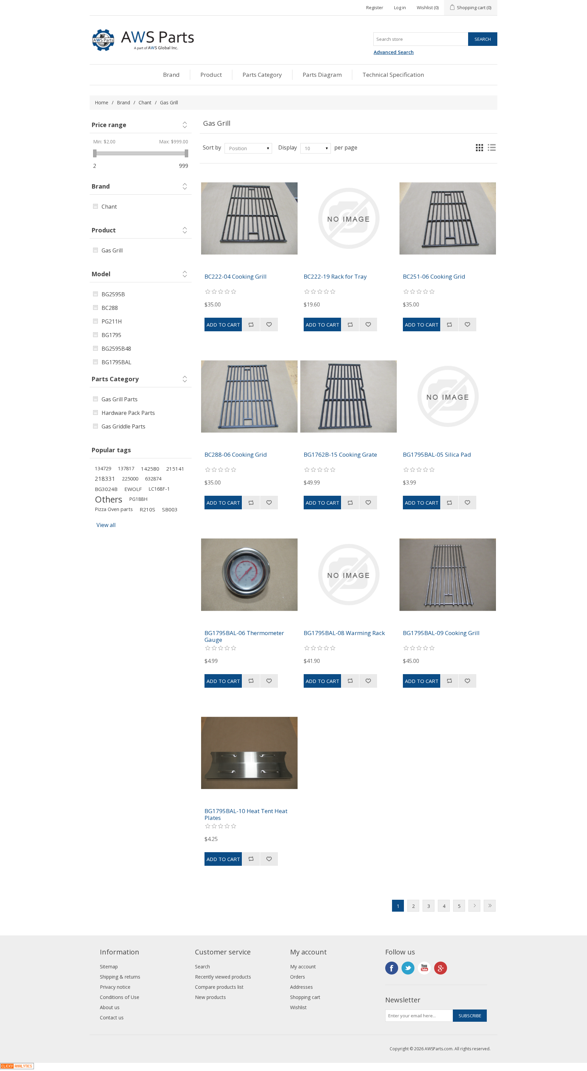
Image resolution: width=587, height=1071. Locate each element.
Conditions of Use (119, 997)
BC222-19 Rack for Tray (335, 276)
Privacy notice (115, 987)
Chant (145, 102)
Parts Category (262, 74)
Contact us (112, 1017)
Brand (171, 74)
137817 (126, 468)
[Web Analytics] (17, 1067)
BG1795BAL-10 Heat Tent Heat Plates (245, 815)
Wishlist (298, 1007)
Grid (479, 147)
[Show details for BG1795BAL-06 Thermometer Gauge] (249, 574)
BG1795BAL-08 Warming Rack (344, 633)
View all (105, 525)
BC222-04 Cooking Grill (235, 276)
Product (211, 74)
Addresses (301, 987)
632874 (153, 478)
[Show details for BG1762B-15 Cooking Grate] (348, 396)
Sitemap (109, 966)
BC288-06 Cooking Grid (235, 454)
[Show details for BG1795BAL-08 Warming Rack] (348, 574)
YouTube (424, 968)
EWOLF (133, 489)
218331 (105, 478)
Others (108, 499)
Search (202, 966)
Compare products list (219, 987)
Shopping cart (305, 997)
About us (110, 1007)
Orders (297, 976)
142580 (150, 468)
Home (101, 102)
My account (303, 966)
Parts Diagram (322, 74)
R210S (147, 509)
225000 (130, 478)
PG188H (138, 499)
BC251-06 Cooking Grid (434, 276)
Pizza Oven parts (114, 509)
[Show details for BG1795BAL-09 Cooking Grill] (447, 574)
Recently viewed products (223, 976)
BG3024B (106, 489)
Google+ (440, 968)
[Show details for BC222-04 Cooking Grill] (249, 218)
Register (374, 7)
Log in (400, 7)
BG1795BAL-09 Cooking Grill (441, 633)
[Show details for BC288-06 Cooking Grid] (249, 396)
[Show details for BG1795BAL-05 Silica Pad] (447, 396)
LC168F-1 (159, 489)
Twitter (408, 968)
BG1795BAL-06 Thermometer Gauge (244, 637)
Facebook (391, 968)
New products (210, 997)
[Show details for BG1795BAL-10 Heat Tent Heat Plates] (249, 753)
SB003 (170, 509)
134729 (103, 468)
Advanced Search (394, 52)
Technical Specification (393, 74)
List (491, 147)
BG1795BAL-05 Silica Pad (437, 454)
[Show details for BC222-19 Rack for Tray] (348, 218)
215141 (175, 468)
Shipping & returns (120, 976)
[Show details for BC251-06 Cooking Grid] (447, 218)
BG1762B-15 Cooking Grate (340, 454)
